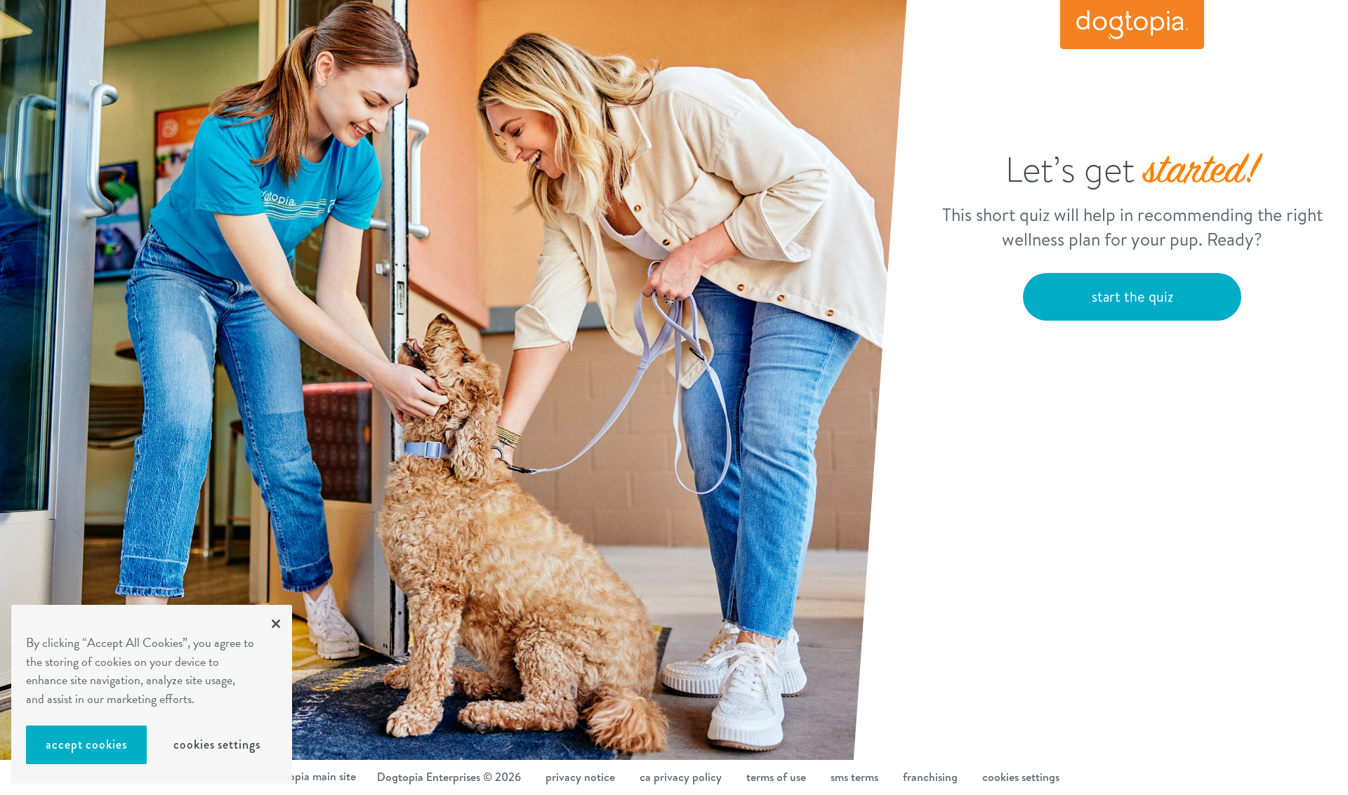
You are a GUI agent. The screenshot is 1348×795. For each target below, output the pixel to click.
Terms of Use (776, 776)
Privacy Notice (580, 776)
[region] (151, 694)
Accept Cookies (86, 744)
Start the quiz (1132, 296)
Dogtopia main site (309, 776)
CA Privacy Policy (681, 776)
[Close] (275, 623)
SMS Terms (854, 776)
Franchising (930, 776)
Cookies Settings (216, 744)
